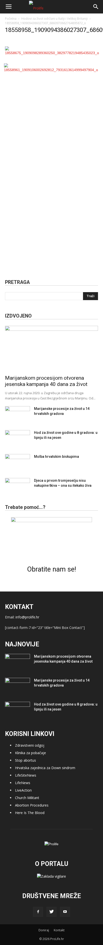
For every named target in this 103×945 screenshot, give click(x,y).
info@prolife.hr (27, 617)
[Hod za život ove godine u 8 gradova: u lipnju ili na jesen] (17, 439)
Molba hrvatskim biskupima (56, 457)
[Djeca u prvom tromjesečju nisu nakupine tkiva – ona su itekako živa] (17, 486)
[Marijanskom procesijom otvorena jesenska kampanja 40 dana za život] (51, 349)
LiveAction (23, 790)
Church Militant (27, 797)
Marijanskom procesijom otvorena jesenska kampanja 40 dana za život (46, 381)
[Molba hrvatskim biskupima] (17, 463)
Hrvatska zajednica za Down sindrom (45, 767)
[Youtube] (65, 912)
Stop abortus (25, 760)
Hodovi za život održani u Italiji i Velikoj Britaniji (54, 18)
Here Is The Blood (29, 812)
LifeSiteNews (25, 775)
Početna (10, 18)
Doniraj (43, 930)
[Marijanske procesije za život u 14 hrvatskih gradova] (17, 415)
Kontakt (59, 930)
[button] (96, 6)
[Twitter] (51, 912)
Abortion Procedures (31, 805)
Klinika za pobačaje (30, 752)
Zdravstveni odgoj (29, 745)
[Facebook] (38, 912)
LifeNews (22, 782)
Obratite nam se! (51, 569)
